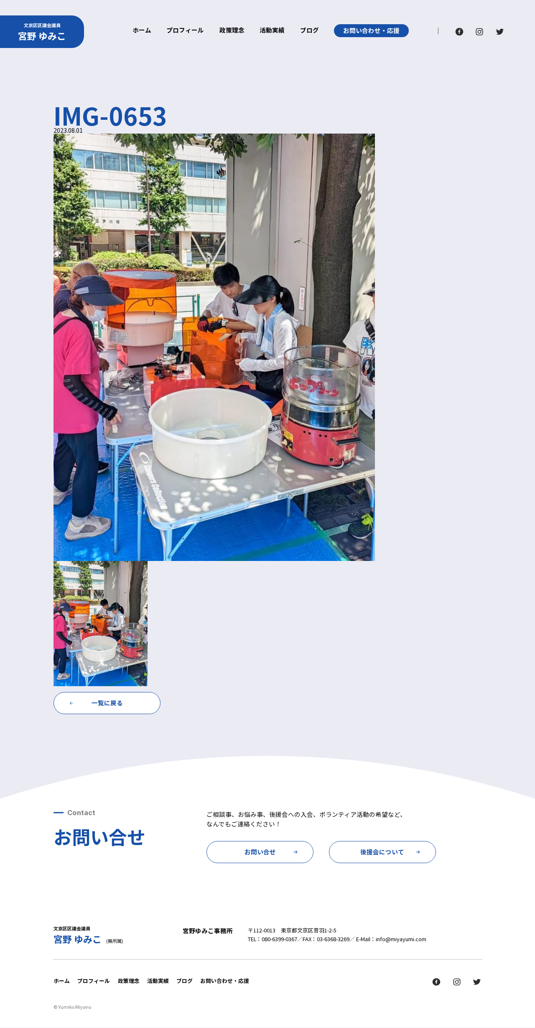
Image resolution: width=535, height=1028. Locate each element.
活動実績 (272, 30)
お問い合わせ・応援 (371, 30)
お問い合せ (260, 851)
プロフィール (185, 30)
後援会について (382, 851)
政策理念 (232, 30)
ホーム (141, 30)
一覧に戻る (107, 702)
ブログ (309, 30)
